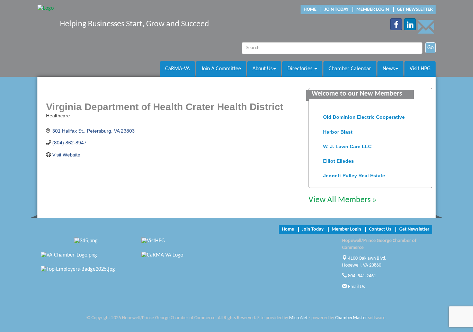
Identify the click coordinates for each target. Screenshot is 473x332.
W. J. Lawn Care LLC (347, 145)
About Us (262, 69)
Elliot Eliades (338, 159)
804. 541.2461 (361, 276)
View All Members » (342, 200)
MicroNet (298, 318)
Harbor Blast (337, 130)
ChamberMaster (351, 318)
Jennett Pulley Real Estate (354, 174)
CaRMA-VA (177, 69)
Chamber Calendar (350, 69)
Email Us (356, 286)
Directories (300, 69)
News (389, 69)
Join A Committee (221, 69)
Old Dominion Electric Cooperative (364, 115)
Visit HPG (420, 69)
